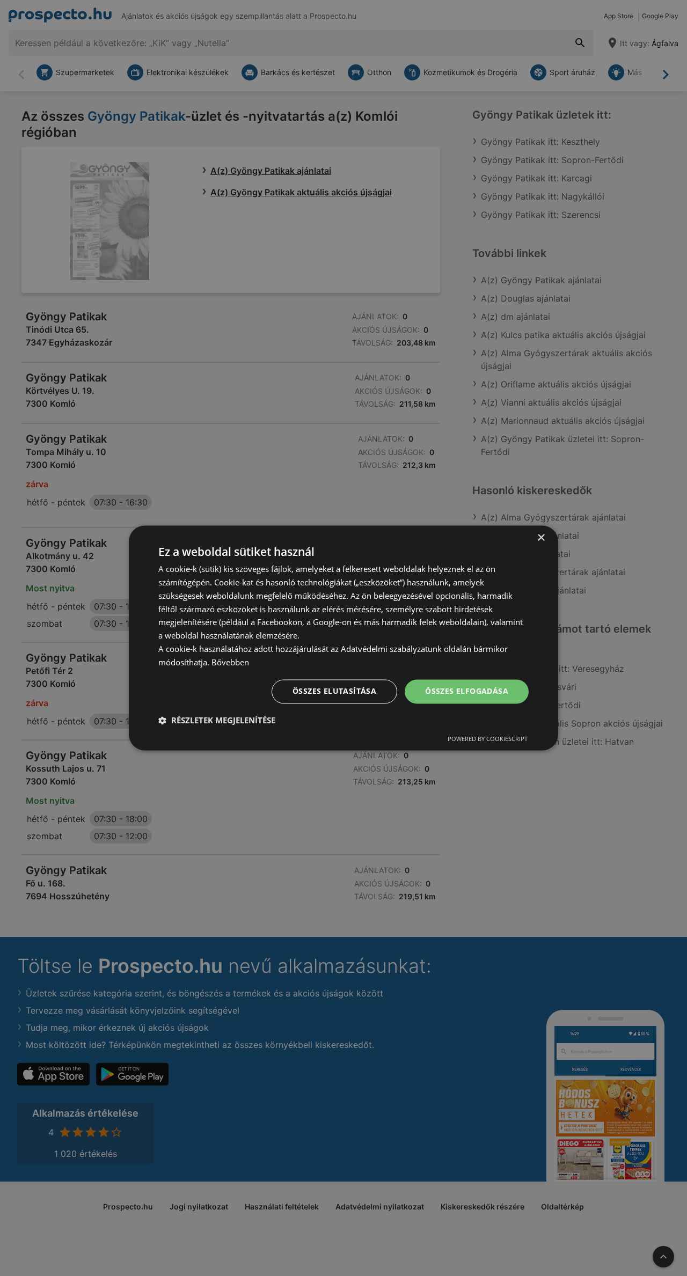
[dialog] (343, 637)
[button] (216, 721)
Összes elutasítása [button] (334, 691)
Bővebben (230, 662)
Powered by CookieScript (488, 739)
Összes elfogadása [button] (466, 691)
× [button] (541, 538)
